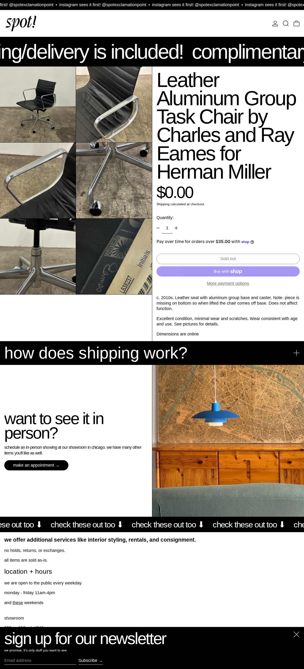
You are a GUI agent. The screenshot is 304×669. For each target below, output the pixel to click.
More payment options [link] (228, 283)
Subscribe (87, 660)
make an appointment (33, 465)
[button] (286, 23)
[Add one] (176, 228)
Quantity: (165, 217)
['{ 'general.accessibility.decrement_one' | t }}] (158, 228)
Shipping (163, 204)
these (18, 602)
